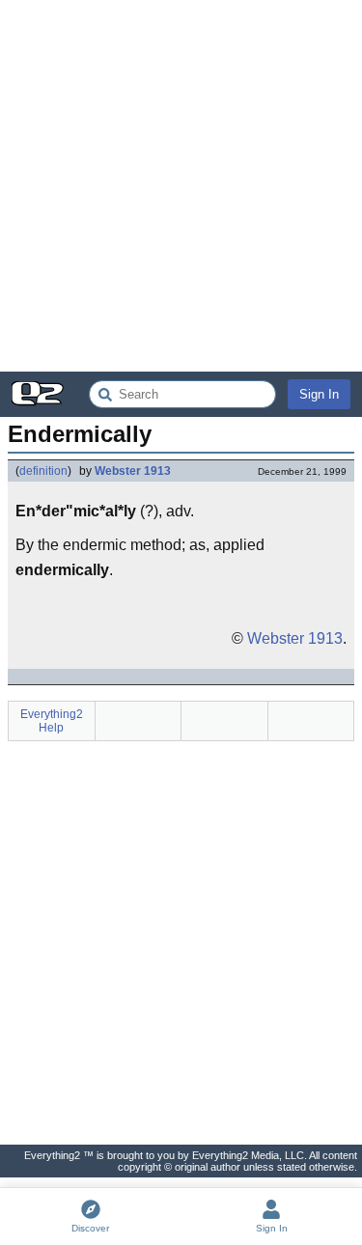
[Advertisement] (181, 186)
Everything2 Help (51, 720)
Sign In (319, 394)
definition (43, 471)
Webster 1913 (133, 471)
